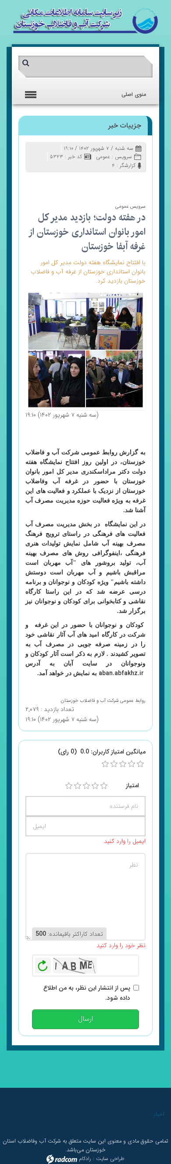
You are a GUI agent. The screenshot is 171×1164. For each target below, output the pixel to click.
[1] (69, 786)
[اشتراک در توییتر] (83, 183)
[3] (86, 786)
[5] (104, 786)
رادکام (85, 1159)
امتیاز (132, 785)
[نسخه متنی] (45, 183)
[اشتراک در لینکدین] (70, 183)
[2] (78, 786)
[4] (95, 786)
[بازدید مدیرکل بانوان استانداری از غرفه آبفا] (85, 349)
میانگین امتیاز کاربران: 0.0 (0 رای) (102, 752)
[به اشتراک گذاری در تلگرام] (32, 183)
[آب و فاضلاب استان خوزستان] (85, 20)
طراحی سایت (110, 1159)
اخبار (158, 1114)
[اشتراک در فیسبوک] (95, 183)
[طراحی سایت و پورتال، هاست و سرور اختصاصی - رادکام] (61, 1159)
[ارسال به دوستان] (108, 183)
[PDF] (57, 183)
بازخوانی (43, 963)
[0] (105, 764)
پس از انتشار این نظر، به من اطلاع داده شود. (86, 992)
